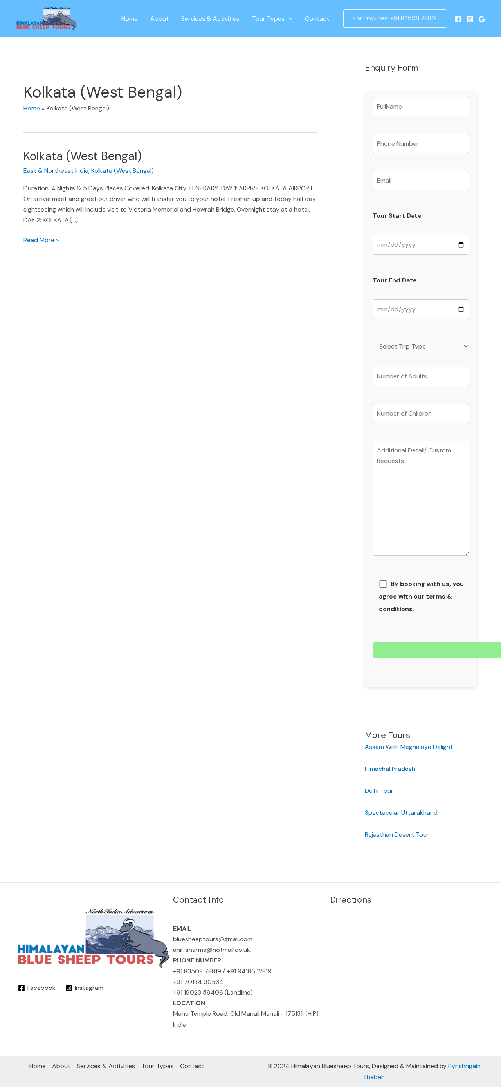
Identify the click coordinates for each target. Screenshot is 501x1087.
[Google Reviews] (481, 19)
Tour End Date (395, 280)
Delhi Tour (380, 791)
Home (129, 18)
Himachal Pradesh (390, 769)
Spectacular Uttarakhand (401, 812)
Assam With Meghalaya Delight (409, 747)
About (159, 18)
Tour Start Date (397, 216)
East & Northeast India (55, 170)
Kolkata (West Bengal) (82, 156)
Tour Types (268, 18)
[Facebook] (458, 19)
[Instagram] (470, 19)
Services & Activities (210, 18)
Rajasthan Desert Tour (398, 834)
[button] (288, 19)
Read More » (41, 239)
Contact (317, 18)
